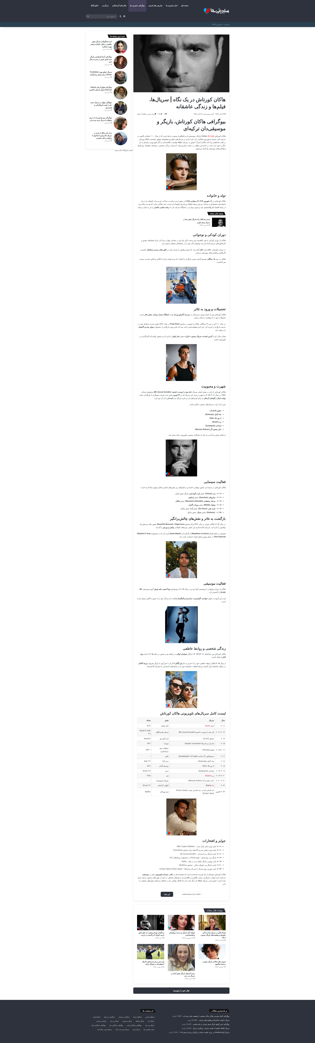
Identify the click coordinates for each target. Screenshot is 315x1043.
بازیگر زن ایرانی (127, 1021)
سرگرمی (105, 5)
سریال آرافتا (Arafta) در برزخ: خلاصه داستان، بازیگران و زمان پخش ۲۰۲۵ (204, 1032)
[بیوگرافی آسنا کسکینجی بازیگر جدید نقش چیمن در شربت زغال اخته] (120, 62)
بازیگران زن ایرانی (124, 1017)
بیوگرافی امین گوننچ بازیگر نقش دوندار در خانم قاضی (211, 1024)
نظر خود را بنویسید (181, 990)
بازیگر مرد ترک (149, 1025)
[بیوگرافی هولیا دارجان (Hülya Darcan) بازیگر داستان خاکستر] (120, 93)
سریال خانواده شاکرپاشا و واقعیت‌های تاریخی (214, 1020)
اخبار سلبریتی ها (172, 5)
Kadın (208, 775)
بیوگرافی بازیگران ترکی (98, 1025)
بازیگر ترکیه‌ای (139, 1021)
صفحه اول (184, 5)
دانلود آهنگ (94, 5)
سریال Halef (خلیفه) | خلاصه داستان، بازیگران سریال (211, 1028)
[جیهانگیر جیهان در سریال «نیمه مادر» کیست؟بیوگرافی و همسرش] (120, 108)
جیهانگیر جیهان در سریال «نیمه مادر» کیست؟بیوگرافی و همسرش (101, 105)
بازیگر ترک (151, 1021)
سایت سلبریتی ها (149, 1029)
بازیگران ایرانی (149, 1017)
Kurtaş (211, 136)
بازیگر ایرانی (96, 1017)
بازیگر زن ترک (114, 1021)
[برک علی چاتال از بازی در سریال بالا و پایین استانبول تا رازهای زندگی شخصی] (120, 138)
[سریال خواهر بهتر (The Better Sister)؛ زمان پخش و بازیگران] (120, 77)
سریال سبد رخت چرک (122, 1029)
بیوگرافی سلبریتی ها (137, 5)
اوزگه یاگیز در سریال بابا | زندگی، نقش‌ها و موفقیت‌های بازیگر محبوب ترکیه (213, 935)
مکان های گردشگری (119, 5)
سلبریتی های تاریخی (155, 5)
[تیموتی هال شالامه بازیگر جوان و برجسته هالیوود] (212, 951)
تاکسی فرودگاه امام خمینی (124, 150)
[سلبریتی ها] (211, 11)
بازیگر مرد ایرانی (101, 1021)
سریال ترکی (136, 1029)
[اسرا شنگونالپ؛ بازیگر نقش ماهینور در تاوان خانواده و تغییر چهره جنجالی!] (120, 47)
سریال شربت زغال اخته (104, 1029)
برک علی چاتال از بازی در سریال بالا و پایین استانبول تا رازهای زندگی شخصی (102, 135)
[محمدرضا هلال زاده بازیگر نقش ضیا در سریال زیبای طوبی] (219, 222)
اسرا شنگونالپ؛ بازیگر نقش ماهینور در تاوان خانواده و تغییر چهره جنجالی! (101, 44)
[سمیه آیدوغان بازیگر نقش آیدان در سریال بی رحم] (181, 957)
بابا (213, 785)
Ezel (208, 726)
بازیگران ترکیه (137, 1017)
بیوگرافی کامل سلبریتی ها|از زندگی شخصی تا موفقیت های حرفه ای (206, 1016)
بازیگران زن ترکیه (109, 1017)
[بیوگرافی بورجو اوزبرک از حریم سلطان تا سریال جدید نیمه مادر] (120, 123)
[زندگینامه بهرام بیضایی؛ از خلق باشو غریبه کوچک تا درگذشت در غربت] (150, 922)
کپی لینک (167, 894)
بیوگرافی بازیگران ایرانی (134, 1025)
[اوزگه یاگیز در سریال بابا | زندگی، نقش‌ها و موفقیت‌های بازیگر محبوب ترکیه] (212, 922)
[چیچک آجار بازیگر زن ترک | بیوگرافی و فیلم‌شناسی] (181, 922)
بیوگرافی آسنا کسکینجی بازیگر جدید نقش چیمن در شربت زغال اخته (100, 59)
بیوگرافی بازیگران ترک (116, 1025)
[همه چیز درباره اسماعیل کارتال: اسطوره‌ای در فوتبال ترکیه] (150, 951)
